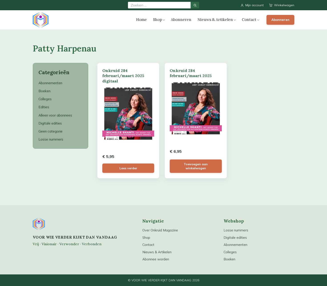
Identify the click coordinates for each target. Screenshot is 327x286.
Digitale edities (50, 123)
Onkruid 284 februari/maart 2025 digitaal (123, 76)
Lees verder (128, 168)
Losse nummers (50, 139)
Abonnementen (50, 83)
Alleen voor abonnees (55, 115)
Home (141, 19)
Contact (249, 19)
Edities (43, 107)
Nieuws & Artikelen (215, 19)
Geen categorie (50, 131)
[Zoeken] (195, 5)
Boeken (44, 91)
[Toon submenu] (164, 20)
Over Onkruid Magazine (160, 230)
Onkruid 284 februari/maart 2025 (191, 73)
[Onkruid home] (40, 20)
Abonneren (181, 19)
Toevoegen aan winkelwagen (196, 166)
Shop (157, 19)
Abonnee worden (155, 259)
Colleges (45, 99)
